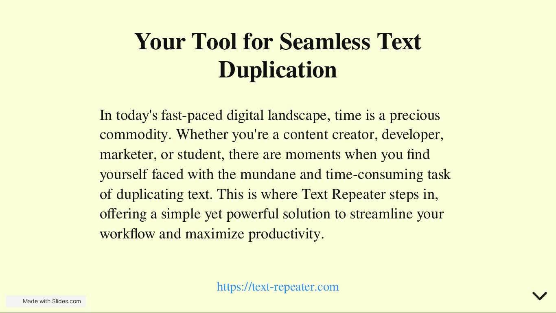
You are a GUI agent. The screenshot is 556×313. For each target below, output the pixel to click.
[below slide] (539, 297)
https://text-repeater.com (278, 286)
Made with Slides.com (52, 301)
